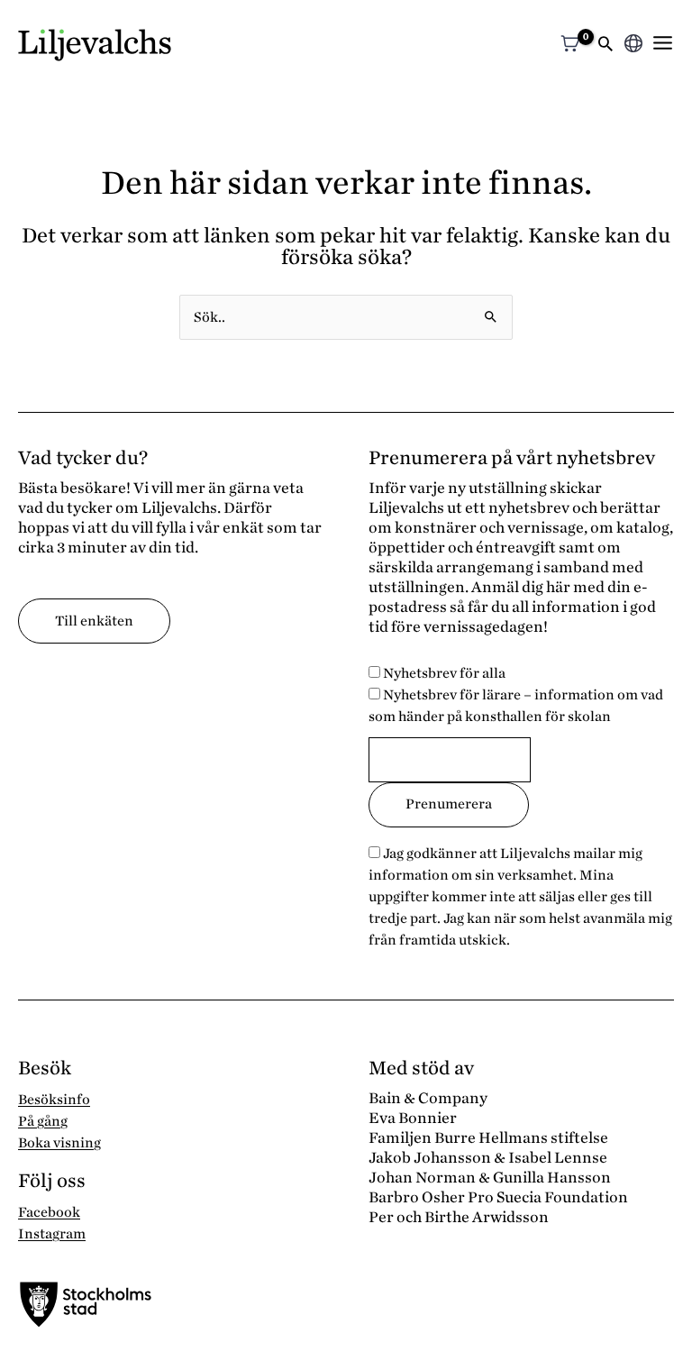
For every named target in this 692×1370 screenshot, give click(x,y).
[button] (605, 45)
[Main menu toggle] (662, 43)
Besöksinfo (54, 1099)
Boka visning (59, 1143)
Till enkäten (94, 621)
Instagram (52, 1234)
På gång (43, 1121)
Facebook (49, 1212)
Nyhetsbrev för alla (442, 673)
